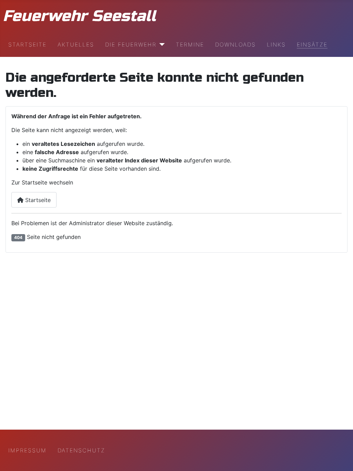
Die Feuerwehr (131, 44)
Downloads (235, 44)
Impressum (27, 450)
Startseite (27, 44)
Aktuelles (76, 44)
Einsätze (312, 44)
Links (276, 44)
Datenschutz (81, 450)
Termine (190, 44)
